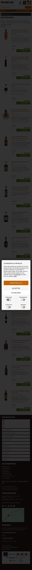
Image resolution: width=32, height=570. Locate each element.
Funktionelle (9, 304)
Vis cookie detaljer (16, 292)
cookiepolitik (17, 274)
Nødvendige (9, 297)
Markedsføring (23, 297)
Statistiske (23, 304)
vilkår (15, 276)
